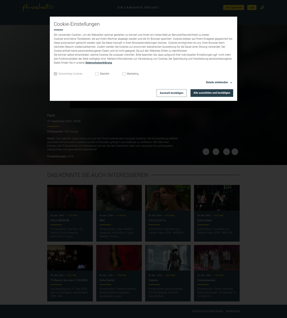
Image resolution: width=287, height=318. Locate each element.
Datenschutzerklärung (99, 62)
